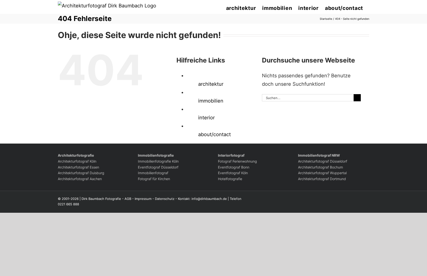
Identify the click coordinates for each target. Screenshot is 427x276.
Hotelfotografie (230, 179)
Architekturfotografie (76, 155)
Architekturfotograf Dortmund (322, 179)
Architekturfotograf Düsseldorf (322, 161)
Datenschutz (164, 199)
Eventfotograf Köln (233, 173)
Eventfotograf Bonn (233, 167)
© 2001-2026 (68, 199)
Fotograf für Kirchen (154, 179)
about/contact (214, 134)
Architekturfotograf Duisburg (81, 173)
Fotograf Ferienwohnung (237, 161)
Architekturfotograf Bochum (320, 167)
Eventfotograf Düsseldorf (158, 167)
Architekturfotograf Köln (77, 161)
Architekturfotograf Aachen (80, 179)
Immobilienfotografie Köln (158, 161)
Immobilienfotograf (153, 173)
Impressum (143, 199)
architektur (210, 84)
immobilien (210, 101)
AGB (128, 199)
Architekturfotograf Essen (78, 167)
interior (206, 118)
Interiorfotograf (231, 155)
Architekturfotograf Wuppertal (322, 173)
